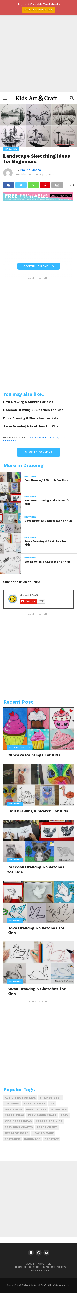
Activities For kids (20, 1097)
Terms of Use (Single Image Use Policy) (40, 1267)
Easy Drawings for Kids (42, 437)
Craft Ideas (14, 1115)
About (30, 1264)
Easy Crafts (36, 1109)
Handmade (32, 1139)
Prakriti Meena (30, 169)
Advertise (44, 1264)
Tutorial (12, 1103)
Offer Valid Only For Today (38, 9)
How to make (43, 1133)
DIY (51, 1103)
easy (64, 1115)
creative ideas (17, 1133)
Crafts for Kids (49, 1121)
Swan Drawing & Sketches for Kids (31, 426)
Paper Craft (47, 1127)
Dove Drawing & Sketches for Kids (30, 418)
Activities (58, 1109)
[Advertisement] (38, 53)
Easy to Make (35, 1103)
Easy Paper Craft (42, 1115)
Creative (51, 1139)
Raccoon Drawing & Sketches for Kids (33, 410)
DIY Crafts (13, 1109)
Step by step (50, 1097)
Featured (12, 1139)
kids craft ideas (18, 1121)
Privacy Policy (40, 1270)
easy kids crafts (19, 1127)
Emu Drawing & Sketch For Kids (28, 402)
